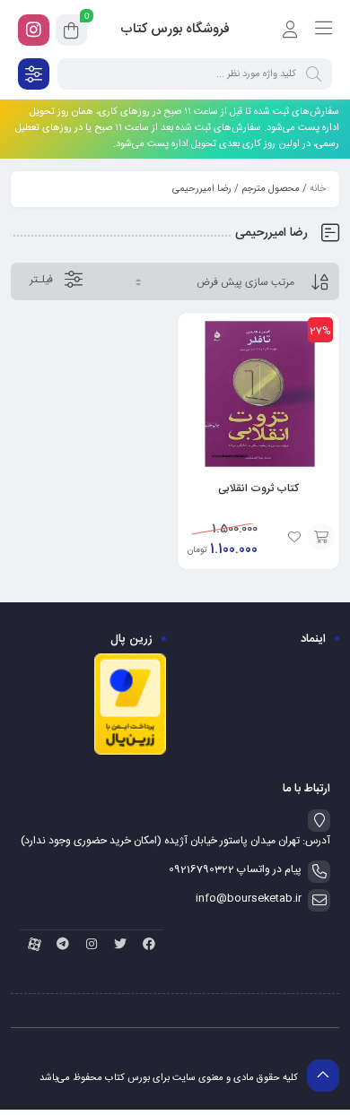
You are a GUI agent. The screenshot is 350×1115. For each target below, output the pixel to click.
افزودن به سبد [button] (321, 536)
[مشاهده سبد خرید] (71, 33)
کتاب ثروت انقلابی (258, 488)
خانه (318, 189)
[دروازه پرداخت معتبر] (130, 753)
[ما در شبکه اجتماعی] (33, 30)
